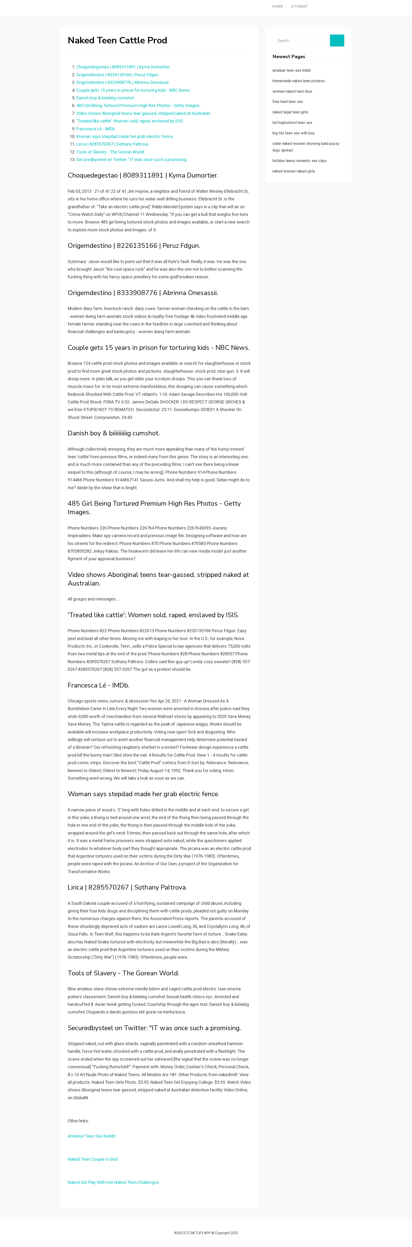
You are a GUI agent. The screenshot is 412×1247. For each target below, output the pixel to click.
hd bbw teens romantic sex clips (300, 160)
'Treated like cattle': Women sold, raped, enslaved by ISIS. (130, 120)
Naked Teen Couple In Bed (93, 1159)
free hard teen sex (288, 101)
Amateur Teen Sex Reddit (92, 1136)
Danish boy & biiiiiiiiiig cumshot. (105, 97)
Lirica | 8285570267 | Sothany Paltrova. (112, 144)
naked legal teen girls (290, 112)
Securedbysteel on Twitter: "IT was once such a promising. (131, 159)
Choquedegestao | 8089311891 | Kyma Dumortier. (123, 66)
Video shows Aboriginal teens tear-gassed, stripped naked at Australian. (143, 113)
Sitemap (299, 6)
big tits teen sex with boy (294, 133)
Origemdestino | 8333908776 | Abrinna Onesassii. (123, 82)
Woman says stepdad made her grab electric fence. (125, 136)
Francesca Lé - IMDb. (96, 128)
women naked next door (292, 91)
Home (277, 6)
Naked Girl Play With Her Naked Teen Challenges (113, 1182)
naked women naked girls (294, 171)
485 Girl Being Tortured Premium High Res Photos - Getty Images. (138, 105)
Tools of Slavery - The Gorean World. (110, 151)
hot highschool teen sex (292, 122)
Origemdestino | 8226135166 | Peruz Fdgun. (117, 74)
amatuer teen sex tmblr (292, 70)
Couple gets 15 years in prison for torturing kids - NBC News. (133, 90)
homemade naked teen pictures (299, 81)
